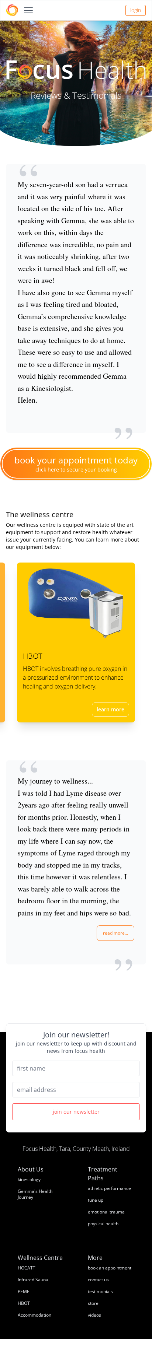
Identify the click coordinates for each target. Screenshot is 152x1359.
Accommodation (34, 1315)
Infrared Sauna (33, 1279)
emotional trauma (106, 1212)
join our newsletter (76, 1111)
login (135, 10)
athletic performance (109, 1188)
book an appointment (109, 1268)
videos (94, 1315)
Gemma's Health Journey (35, 1194)
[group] (76, 862)
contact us (98, 1279)
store (93, 1303)
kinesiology (29, 1179)
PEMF (23, 1291)
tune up (95, 1200)
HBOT (24, 1303)
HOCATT (26, 1268)
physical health (103, 1223)
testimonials (100, 1291)
